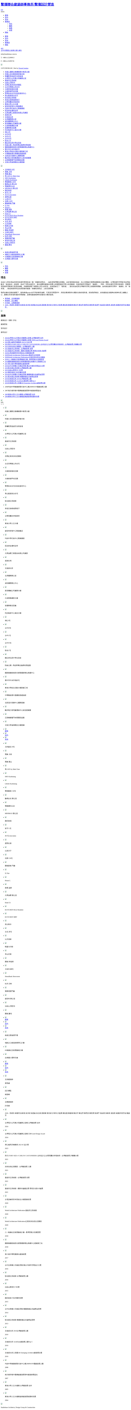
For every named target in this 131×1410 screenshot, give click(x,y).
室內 (6, 17)
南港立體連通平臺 (11, 252)
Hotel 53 (8, 213)
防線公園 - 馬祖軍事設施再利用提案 (18, 145)
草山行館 (8, 228)
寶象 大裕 (8, 172)
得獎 (10, 30)
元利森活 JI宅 (10, 169)
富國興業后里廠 (10, 128)
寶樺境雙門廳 (10, 238)
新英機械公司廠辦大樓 (13, 123)
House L (8, 207)
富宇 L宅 (8, 192)
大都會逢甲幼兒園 (11, 91)
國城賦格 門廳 (10, 203)
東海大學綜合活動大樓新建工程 (16, 151)
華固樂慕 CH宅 (10, 182)
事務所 (7, 22)
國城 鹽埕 (8, 245)
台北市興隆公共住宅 (12, 87)
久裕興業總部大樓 (11, 125)
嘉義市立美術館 (10, 80)
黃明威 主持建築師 (12, 298)
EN (2, 10)
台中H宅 (8, 134)
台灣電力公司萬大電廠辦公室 (15, 78)
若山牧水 (8, 219)
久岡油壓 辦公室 (11, 211)
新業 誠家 (8, 209)
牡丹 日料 (8, 236)
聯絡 (6, 32)
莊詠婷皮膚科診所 (11, 110)
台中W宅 (8, 138)
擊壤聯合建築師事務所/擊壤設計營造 (27, 4)
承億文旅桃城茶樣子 (12, 100)
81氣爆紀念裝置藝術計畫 (14, 256)
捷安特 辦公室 (10, 240)
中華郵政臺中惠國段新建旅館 (15, 153)
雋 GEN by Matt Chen (12, 176)
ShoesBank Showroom (12, 234)
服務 (10, 28)
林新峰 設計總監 (11, 300)
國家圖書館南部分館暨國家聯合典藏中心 (19, 147)
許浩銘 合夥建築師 (12, 303)
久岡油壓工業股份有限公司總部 (16, 112)
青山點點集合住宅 (11, 95)
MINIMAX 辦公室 (11, 188)
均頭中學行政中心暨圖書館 (15, 108)
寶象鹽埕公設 (10, 186)
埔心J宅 (7, 132)
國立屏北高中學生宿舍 (13, 143)
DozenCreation (23, 68)
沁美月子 (8, 199)
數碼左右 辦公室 (11, 184)
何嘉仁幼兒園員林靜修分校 (15, 74)
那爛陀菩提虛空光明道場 (14, 76)
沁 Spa (7, 205)
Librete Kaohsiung (11, 180)
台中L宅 (8, 136)
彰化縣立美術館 (10, 97)
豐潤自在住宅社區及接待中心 (15, 93)
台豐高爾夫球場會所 (12, 102)
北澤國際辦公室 (10, 119)
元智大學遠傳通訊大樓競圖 (15, 162)
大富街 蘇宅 (9, 232)
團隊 (10, 26)
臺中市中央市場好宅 (12, 149)
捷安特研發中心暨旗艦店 (14, 106)
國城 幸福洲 (9, 230)
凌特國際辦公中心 (11, 121)
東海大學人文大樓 (11, 104)
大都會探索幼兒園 (11, 89)
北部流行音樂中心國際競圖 (15, 155)
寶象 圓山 (8, 174)
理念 (10, 24)
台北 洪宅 (8, 221)
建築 (6, 15)
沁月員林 (8, 223)
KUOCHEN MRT (11, 217)
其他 (6, 19)
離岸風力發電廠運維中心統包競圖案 (18, 158)
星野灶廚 (8, 197)
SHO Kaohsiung (10, 178)
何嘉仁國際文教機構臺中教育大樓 (17, 72)
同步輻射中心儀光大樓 (13, 130)
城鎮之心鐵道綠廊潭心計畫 (15, 254)
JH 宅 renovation (10, 195)
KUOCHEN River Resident (14, 215)
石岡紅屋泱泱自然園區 (13, 85)
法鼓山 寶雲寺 (10, 82)
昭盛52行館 (9, 226)
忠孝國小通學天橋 (11, 259)
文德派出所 (9, 117)
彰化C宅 (8, 140)
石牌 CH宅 (9, 201)
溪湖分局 (8, 115)
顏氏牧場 (8, 190)
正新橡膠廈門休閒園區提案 (15, 160)
